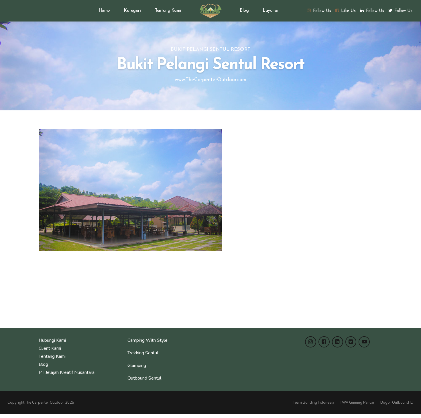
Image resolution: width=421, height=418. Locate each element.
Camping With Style (147, 340)
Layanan (271, 11)
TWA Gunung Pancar (357, 402)
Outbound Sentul (144, 378)
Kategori (132, 11)
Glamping (136, 365)
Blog (244, 11)
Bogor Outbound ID (397, 402)
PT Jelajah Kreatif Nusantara (67, 372)
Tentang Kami (168, 11)
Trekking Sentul (142, 353)
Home (104, 11)
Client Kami (50, 348)
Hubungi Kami (52, 340)
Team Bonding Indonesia (313, 402)
